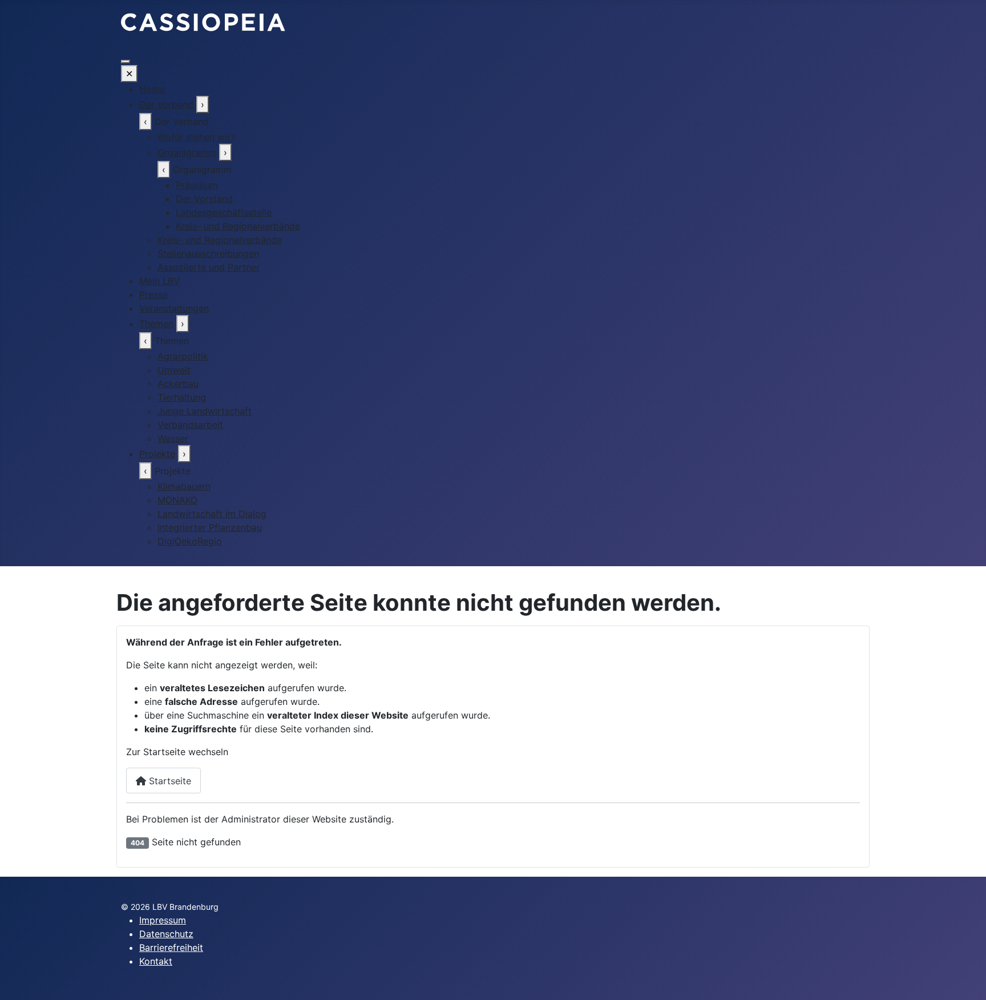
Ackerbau (178, 383)
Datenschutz (166, 933)
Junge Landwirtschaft (204, 411)
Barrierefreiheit (171, 947)
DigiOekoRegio (189, 541)
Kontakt (155, 961)
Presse (153, 294)
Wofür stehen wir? (196, 137)
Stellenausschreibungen (208, 253)
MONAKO (177, 500)
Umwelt (174, 370)
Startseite (168, 781)
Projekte (157, 453)
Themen (156, 323)
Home (152, 89)
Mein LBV (159, 281)
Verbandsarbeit (190, 424)
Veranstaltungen (174, 308)
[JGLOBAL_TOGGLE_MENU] (125, 61)
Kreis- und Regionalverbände (238, 226)
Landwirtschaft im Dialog (211, 513)
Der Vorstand (204, 198)
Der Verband (166, 104)
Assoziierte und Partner (208, 267)
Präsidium (197, 185)
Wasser (172, 438)
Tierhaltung (181, 397)
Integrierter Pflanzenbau (209, 527)
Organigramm (186, 152)
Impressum (162, 920)
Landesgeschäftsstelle (224, 212)
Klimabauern (184, 486)
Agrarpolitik (182, 356)
